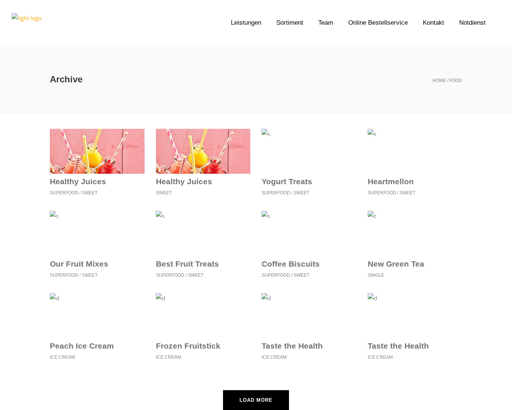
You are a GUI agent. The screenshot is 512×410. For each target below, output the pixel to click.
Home (439, 80)
